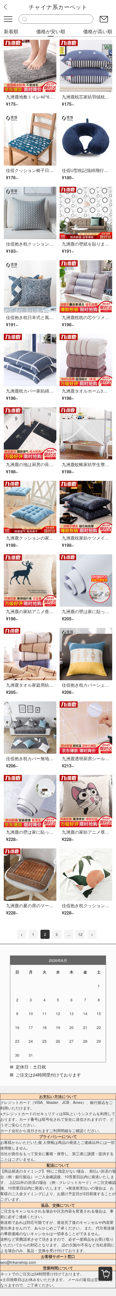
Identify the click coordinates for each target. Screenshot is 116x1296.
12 (80, 934)
